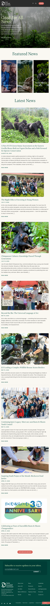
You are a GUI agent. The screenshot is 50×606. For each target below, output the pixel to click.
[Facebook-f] (1, 603)
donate (41, 3)
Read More (4, 167)
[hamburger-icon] (33, 3)
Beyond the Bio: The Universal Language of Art (19, 313)
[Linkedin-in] (4, 603)
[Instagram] (7, 603)
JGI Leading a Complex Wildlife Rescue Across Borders (23, 367)
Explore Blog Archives (25, 552)
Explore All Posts (6, 37)
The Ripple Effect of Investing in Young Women (20, 200)
